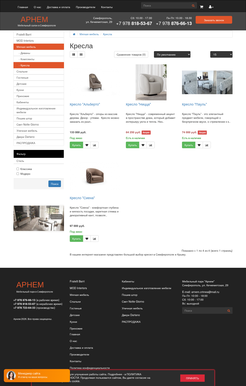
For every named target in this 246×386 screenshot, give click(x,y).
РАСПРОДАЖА (26, 143)
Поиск (54, 184)
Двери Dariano (26, 137)
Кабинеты (23, 102)
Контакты (107, 7)
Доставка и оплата (58, 7)
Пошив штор (24, 118)
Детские (22, 84)
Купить (76, 145)
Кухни (20, 90)
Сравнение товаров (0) (131, 54)
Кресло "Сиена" (82, 197)
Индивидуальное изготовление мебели (36, 110)
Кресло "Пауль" (194, 103)
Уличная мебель (27, 130)
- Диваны (23, 53)
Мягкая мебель (26, 47)
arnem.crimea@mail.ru (205, 292)
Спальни (22, 71)
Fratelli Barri (24, 34)
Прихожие (23, 96)
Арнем (34, 19)
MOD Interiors (25, 40)
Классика (26, 169)
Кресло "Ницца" (138, 103)
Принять (192, 378)
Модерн (25, 174)
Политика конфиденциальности (90, 368)
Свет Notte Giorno (28, 124)
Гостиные (22, 77)
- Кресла (23, 65)
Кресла (107, 34)
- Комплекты (25, 59)
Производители (85, 7)
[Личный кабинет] (211, 7)
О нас (37, 7)
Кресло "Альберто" (85, 103)
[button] (201, 7)
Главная (23, 7)
